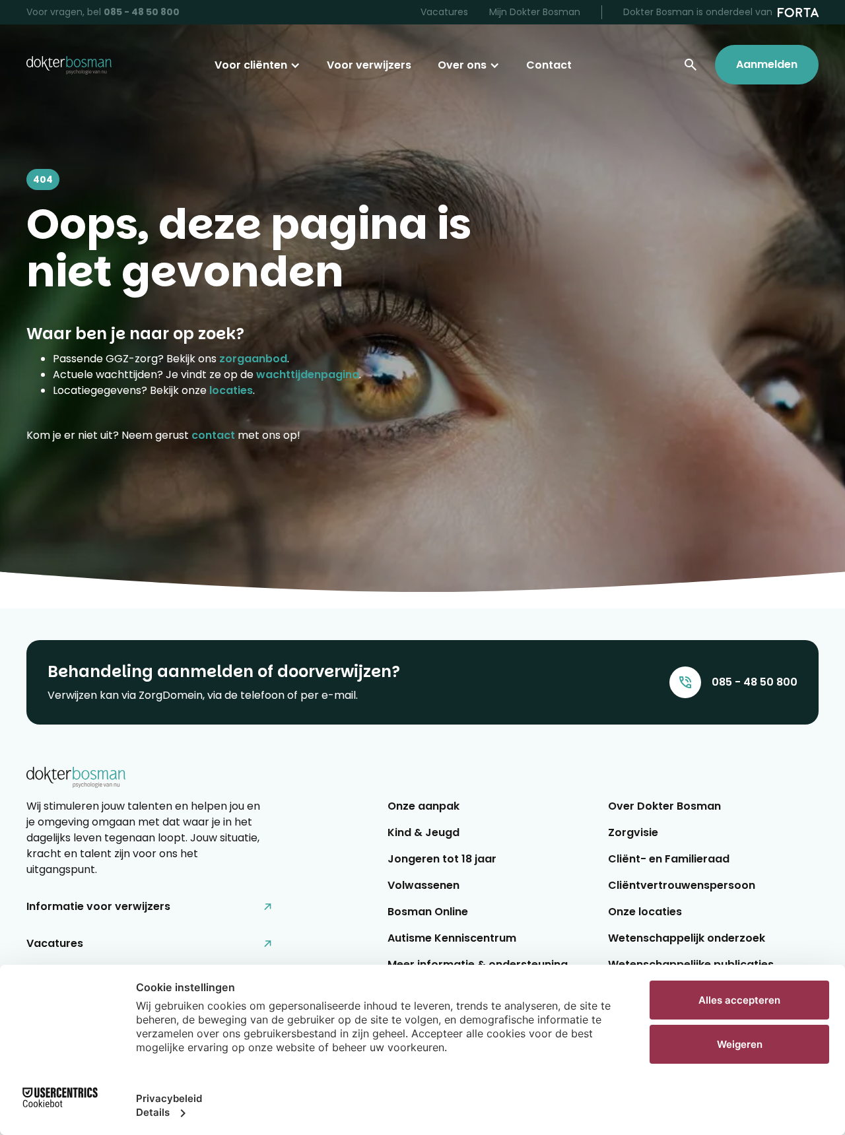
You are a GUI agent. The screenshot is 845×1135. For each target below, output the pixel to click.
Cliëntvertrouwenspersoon (681, 885)
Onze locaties (645, 911)
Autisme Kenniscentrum (452, 938)
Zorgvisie (633, 832)
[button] (257, 65)
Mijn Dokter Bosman (534, 11)
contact (213, 435)
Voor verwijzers (369, 65)
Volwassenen (423, 885)
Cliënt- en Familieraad (668, 858)
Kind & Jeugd (423, 832)
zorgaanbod (253, 358)
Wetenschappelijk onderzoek (686, 938)
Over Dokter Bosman (664, 806)
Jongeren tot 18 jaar (442, 858)
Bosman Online (428, 911)
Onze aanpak (423, 806)
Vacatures (444, 11)
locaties (231, 390)
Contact (549, 65)
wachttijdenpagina (307, 374)
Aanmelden (766, 64)
